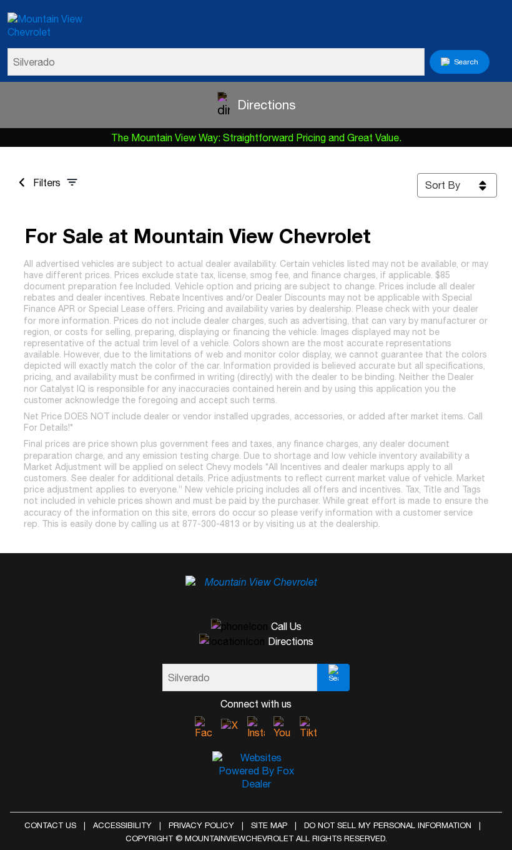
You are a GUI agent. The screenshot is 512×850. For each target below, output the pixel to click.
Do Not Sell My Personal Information (387, 825)
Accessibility (122, 825)
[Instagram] (256, 727)
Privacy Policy (201, 825)
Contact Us (50, 825)
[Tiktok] (308, 727)
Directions (266, 105)
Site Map (269, 825)
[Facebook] (203, 727)
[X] (230, 727)
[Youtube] (282, 727)
